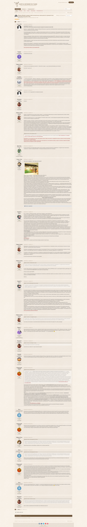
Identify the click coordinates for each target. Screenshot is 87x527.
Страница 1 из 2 (24, 21)
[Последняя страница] (21, 21)
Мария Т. (19, 327)
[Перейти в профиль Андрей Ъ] (19, 217)
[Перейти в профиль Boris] (19, 415)
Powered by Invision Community (43, 526)
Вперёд (19, 21)
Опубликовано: (28, 24)
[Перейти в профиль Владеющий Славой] (19, 374)
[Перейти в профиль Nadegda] (19, 359)
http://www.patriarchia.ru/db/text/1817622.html (31, 310)
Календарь (20, 10)
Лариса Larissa (19, 64)
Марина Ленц (19, 437)
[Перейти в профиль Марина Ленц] (19, 442)
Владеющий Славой (19, 368)
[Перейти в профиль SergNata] (19, 82)
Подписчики (68, 15)
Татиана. (19, 51)
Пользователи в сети (40, 10)
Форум (17, 10)
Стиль (45, 525)
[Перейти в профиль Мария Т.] (19, 332)
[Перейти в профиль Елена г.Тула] (19, 164)
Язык (42, 525)
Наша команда (33, 10)
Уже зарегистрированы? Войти (62, 2)
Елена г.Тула (19, 159)
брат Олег (19, 146)
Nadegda (19, 354)
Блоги (24, 10)
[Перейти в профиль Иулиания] (19, 104)
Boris (19, 409)
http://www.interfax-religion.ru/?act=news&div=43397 (31, 47)
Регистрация (71, 2)
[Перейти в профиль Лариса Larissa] (19, 69)
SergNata (19, 76)
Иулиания (19, 99)
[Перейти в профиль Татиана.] (19, 57)
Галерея (28, 10)
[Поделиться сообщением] (71, 24)
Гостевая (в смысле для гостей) (33, 17)
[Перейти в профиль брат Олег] (19, 151)
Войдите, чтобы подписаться (61, 15)
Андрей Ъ (19, 211)
